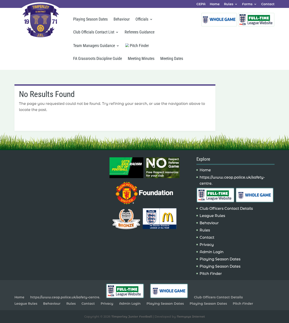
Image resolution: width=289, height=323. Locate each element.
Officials (141, 19)
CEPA (200, 4)
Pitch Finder (139, 45)
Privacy (207, 245)
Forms (247, 4)
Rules (228, 4)
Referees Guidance (139, 32)
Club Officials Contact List (93, 32)
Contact (268, 4)
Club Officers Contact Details (226, 208)
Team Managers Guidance (94, 46)
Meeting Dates (171, 59)
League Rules (212, 216)
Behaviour (122, 19)
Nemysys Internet (191, 316)
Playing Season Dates (90, 19)
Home (215, 4)
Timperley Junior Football (131, 316)
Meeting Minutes (141, 59)
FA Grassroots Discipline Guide (97, 59)
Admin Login (212, 252)
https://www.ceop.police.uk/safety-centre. (65, 297)
